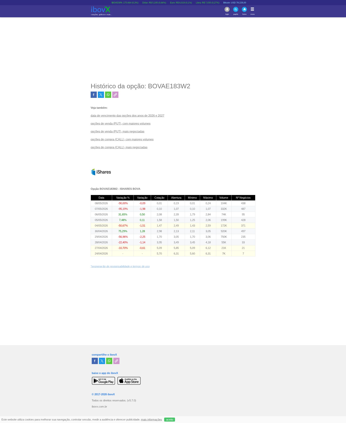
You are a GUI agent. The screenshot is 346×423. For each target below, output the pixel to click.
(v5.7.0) (131, 400)
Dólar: (147, 2)
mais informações (151, 419)
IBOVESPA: (117, 2)
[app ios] (129, 380)
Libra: (200, 2)
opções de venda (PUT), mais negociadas (117, 131)
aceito (169, 419)
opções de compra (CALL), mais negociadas (119, 147)
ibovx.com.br (99, 406)
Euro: (173, 2)
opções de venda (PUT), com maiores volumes (120, 123)
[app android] (103, 380)
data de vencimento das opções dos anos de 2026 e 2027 (127, 115)
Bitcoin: (227, 2)
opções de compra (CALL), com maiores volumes (122, 139)
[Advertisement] (173, 50)
